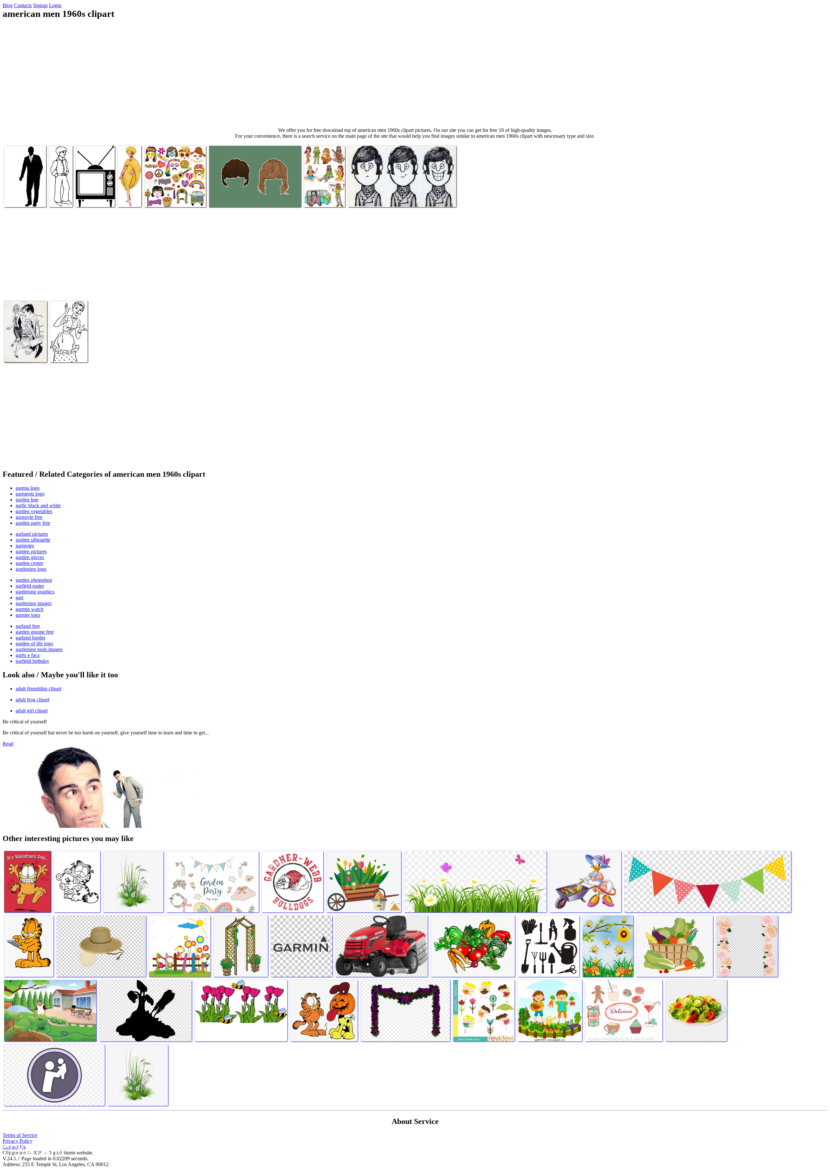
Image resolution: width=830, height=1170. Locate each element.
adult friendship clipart (38, 688)
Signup (40, 5)
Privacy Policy (17, 1141)
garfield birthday (32, 661)
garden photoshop (34, 580)
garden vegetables (34, 511)
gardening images (34, 603)
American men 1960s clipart (19, 196)
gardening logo (31, 569)
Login (55, 5)
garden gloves (30, 557)
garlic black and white (38, 505)
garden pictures (31, 551)
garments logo (30, 494)
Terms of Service (20, 1135)
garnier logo (28, 615)
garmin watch (29, 609)
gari (19, 597)
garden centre (29, 563)
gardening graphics (35, 591)
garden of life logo (34, 643)
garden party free (33, 523)
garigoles (25, 545)
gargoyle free (29, 517)
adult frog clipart (32, 699)
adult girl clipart (32, 710)
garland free (28, 626)
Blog (8, 5)
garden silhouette (33, 540)
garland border (30, 637)
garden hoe (27, 499)
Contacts (23, 5)
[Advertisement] (415, 73)
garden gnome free (35, 632)
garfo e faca (28, 655)
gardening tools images (39, 649)
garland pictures (32, 534)
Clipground (32, 1150)
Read (8, 743)
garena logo (28, 488)
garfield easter (30, 586)
